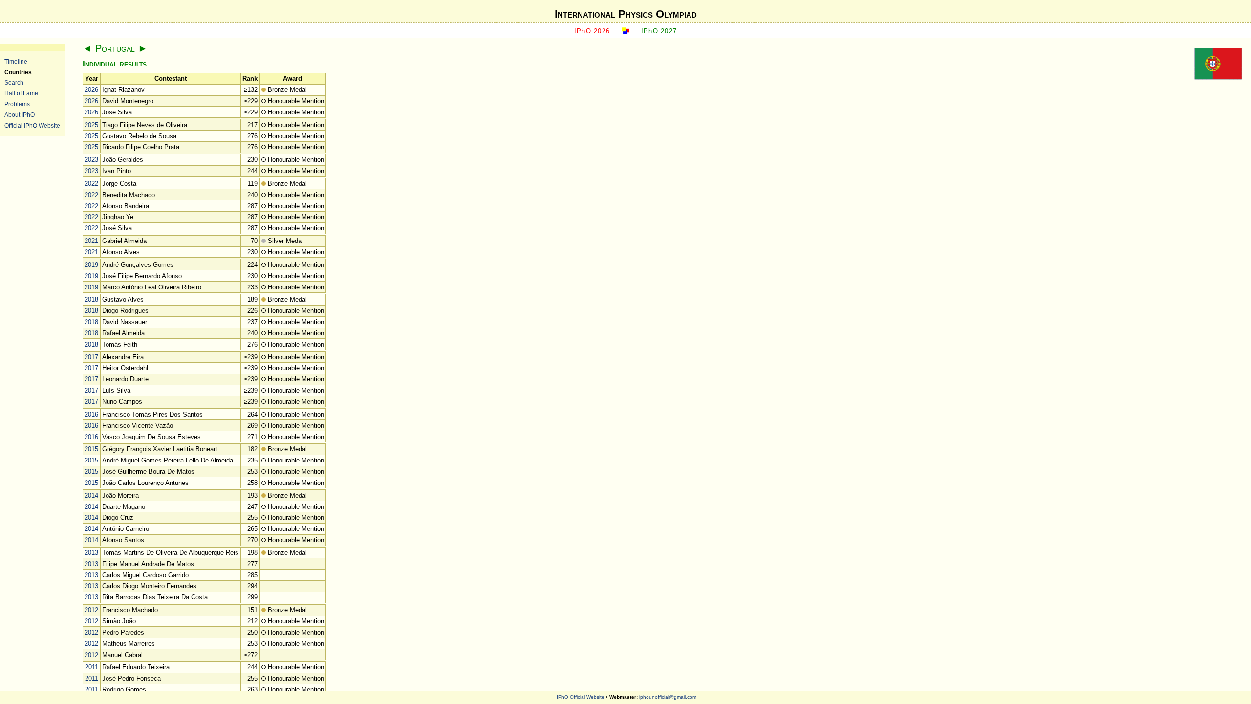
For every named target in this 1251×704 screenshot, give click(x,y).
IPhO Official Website (580, 697)
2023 (91, 159)
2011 (91, 667)
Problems (17, 104)
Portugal (115, 48)
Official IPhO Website (32, 125)
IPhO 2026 (592, 31)
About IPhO (19, 114)
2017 (91, 357)
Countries (18, 72)
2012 (91, 610)
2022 (91, 183)
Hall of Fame (21, 93)
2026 (91, 89)
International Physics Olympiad (626, 14)
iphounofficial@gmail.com (667, 697)
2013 (91, 552)
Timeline (15, 61)
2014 (91, 495)
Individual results (115, 63)
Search (13, 82)
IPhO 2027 (659, 31)
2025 (91, 125)
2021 (91, 240)
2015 (91, 449)
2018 (91, 299)
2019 (91, 264)
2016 (91, 414)
